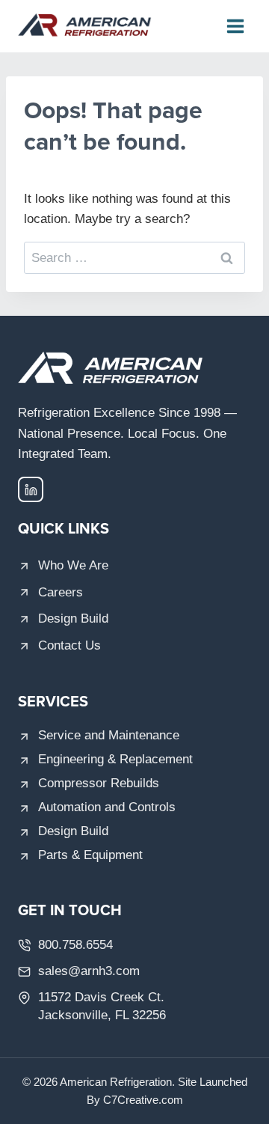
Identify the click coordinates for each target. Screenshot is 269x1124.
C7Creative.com (143, 1099)
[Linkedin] (30, 489)
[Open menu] (235, 26)
